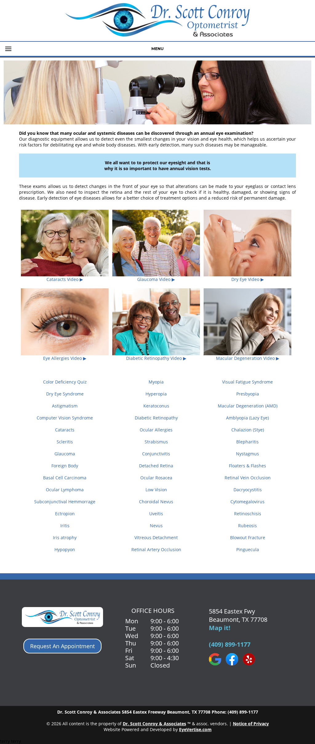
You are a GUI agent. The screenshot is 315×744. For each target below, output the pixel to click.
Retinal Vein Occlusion (248, 478)
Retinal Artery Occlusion (156, 549)
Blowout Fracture (247, 537)
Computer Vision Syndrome (65, 418)
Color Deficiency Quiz (65, 382)
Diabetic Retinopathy (156, 418)
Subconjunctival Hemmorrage (64, 501)
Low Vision (156, 490)
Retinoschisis (247, 513)
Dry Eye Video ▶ (247, 279)
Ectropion (65, 513)
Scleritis (65, 442)
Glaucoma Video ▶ (156, 279)
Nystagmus (247, 454)
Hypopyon (64, 549)
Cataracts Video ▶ (64, 279)
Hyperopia (156, 394)
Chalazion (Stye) (247, 430)
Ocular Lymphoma (65, 490)
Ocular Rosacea (156, 478)
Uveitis (156, 513)
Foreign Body (64, 466)
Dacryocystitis (247, 490)
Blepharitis (247, 442)
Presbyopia (247, 394)
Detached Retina (156, 466)
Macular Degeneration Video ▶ (247, 358)
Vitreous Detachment (156, 537)
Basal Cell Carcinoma (64, 478)
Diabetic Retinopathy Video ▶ (156, 358)
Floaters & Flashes (247, 466)
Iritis (65, 525)
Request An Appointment (62, 646)
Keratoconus (156, 406)
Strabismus (156, 442)
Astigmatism (65, 406)
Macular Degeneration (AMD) (247, 406)
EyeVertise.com (195, 729)
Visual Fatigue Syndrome (247, 382)
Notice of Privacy (251, 723)
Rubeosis (247, 525)
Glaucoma (64, 454)
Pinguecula (247, 549)
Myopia (156, 382)
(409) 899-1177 (229, 644)
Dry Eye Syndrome (65, 394)
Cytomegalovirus (247, 501)
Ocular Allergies (156, 430)
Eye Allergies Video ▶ (64, 358)
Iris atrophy (65, 537)
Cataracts (64, 430)
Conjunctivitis (156, 454)
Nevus (156, 525)
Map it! (219, 628)
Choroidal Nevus (156, 501)
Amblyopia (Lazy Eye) (247, 418)
